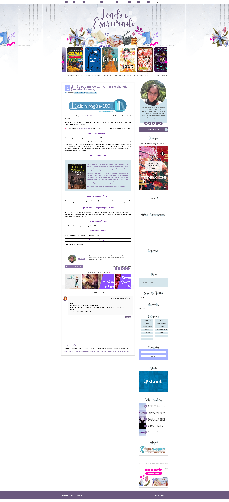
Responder (128, 317)
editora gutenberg (79, 92)
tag (147, 336)
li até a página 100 (91, 92)
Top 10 (147, 324)
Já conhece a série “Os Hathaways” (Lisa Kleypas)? (156, 432)
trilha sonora (162, 336)
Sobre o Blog (154, 2)
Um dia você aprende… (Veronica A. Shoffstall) (155, 426)
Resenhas (78, 2)
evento (162, 327)
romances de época (162, 330)
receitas (147, 330)
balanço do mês (161, 324)
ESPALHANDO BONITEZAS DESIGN (154, 497)
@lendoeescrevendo (148, 282)
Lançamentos (122, 2)
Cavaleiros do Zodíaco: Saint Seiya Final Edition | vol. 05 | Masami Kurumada (123, 75)
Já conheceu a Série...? (92, 2)
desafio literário (147, 327)
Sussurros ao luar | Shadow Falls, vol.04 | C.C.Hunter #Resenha (71, 75)
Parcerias (143, 2)
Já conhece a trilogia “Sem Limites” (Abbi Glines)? (156, 413)
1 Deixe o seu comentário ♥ (74, 266)
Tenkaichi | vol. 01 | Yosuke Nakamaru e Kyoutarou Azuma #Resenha (153, 166)
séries (161, 333)
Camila (70, 298)
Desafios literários (109, 2)
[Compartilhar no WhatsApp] (128, 268)
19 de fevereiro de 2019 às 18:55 (121, 298)
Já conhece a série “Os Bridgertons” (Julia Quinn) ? (157, 406)
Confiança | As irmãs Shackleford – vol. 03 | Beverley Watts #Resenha (88, 75)
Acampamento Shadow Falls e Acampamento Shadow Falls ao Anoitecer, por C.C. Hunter (158, 419)
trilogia (147, 339)
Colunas (133, 2)
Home (70, 2)
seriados (147, 333)
